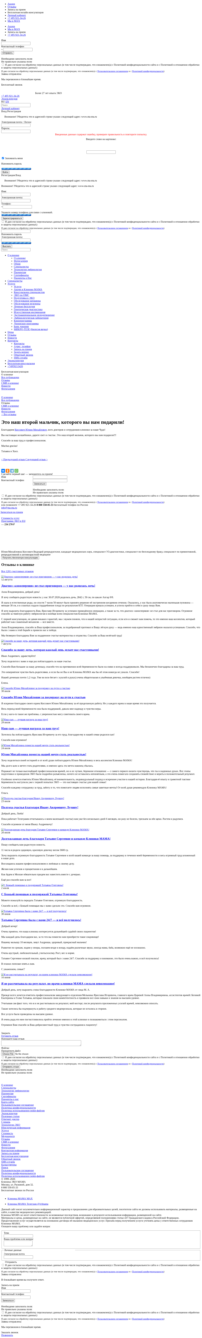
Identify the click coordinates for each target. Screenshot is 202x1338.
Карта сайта (7, 1102)
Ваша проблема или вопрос (18, 1239)
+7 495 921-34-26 (17, 18)
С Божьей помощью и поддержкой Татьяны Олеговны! (39, 894)
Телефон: (6, 203)
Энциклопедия (9, 98)
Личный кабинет (10, 108)
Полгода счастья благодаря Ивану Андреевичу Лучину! (39, 807)
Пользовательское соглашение (17, 1105)
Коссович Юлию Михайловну (31, 429)
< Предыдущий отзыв (13, 459)
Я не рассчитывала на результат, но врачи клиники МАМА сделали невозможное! (58, 983)
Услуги (5, 1130)
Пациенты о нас (10, 1099)
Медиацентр (8, 1136)
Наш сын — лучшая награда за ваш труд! (30, 728)
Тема (6, 1233)
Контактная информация (14, 1150)
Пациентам (7, 1093)
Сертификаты (8, 1096)
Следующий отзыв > (36, 459)
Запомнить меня (13, 158)
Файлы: (5, 1048)
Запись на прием (10, 1153)
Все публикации (10, 377)
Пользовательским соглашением (112, 71)
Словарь (5, 1122)
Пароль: (5, 128)
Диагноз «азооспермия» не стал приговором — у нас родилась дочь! (48, 585)
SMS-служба (8, 1162)
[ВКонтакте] (3, 471)
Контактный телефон (12, 46)
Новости (6, 386)
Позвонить (7, 1335)
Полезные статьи (10, 1116)
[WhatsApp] (16, 471)
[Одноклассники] (7, 471)
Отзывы (12, 6)
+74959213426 (15, 366)
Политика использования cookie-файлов (23, 1110)
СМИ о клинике (10, 383)
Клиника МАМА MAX (20, 1198)
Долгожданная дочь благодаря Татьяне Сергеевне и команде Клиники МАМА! (55, 838)
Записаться (8, 1300)
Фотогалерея (8, 388)
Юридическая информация (15, 1127)
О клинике (7, 397)
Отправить (8, 53)
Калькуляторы (9, 1164)
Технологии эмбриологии (15, 1090)
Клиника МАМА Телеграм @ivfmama (28, 1204)
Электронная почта (14, 1254)
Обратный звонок (11, 1159)
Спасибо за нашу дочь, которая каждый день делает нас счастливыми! (50, 649)
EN (7, 101)
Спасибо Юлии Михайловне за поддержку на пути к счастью (43, 697)
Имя (3, 40)
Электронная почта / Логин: (16, 122)
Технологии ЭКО (10, 1124)
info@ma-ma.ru (9, 507)
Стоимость (7, 1133)
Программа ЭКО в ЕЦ (13, 521)
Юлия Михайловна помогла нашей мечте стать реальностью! (43, 754)
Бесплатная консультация (14, 1156)
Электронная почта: (12, 197)
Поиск (4, 1167)
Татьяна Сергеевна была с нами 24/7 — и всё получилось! (41, 920)
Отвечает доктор (10, 1119)
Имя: (3, 191)
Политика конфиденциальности (18, 1107)
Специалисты (8, 1087)
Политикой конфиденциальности (148, 71)
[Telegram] (12, 471)
